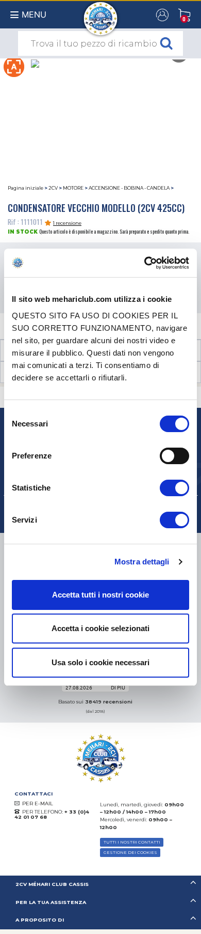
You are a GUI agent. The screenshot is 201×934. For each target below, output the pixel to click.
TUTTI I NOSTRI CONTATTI (132, 842)
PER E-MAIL (37, 803)
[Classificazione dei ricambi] (13, 66)
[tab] (100, 885)
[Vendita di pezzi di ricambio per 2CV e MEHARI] (101, 13)
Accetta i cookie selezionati (100, 628)
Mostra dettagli (142, 561)
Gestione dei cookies (130, 852)
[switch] (174, 456)
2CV (53, 188)
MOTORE (73, 188)
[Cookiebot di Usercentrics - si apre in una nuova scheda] (144, 263)
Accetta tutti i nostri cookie (100, 594)
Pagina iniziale (25, 188)
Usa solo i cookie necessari (100, 662)
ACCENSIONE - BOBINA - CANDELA (129, 188)
